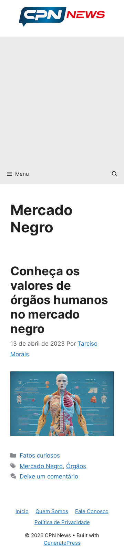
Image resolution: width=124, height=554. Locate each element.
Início (22, 511)
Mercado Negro (41, 466)
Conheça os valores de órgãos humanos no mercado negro (59, 300)
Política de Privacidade (62, 522)
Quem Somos (51, 511)
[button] (114, 174)
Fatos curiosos (40, 455)
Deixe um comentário (49, 476)
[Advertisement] (62, 98)
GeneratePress (62, 543)
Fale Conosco (91, 511)
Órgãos (76, 466)
